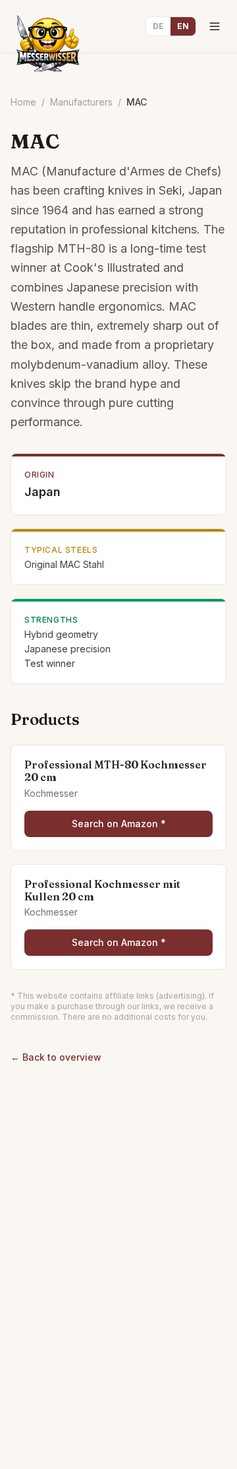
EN (183, 26)
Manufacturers (81, 102)
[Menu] (214, 26)
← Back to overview (56, 1057)
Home (23, 102)
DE (158, 26)
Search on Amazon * (119, 823)
